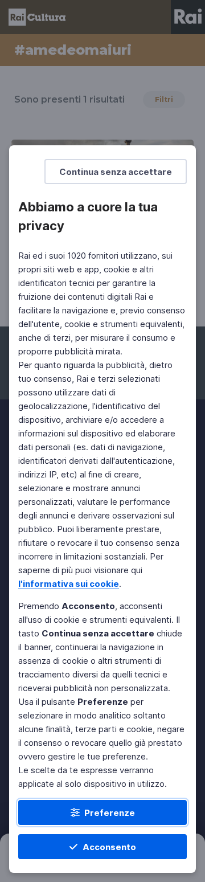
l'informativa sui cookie (68, 583)
